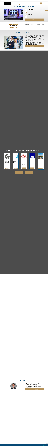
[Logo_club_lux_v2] (7, 3)
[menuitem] (19, 3)
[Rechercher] (43, 3)
